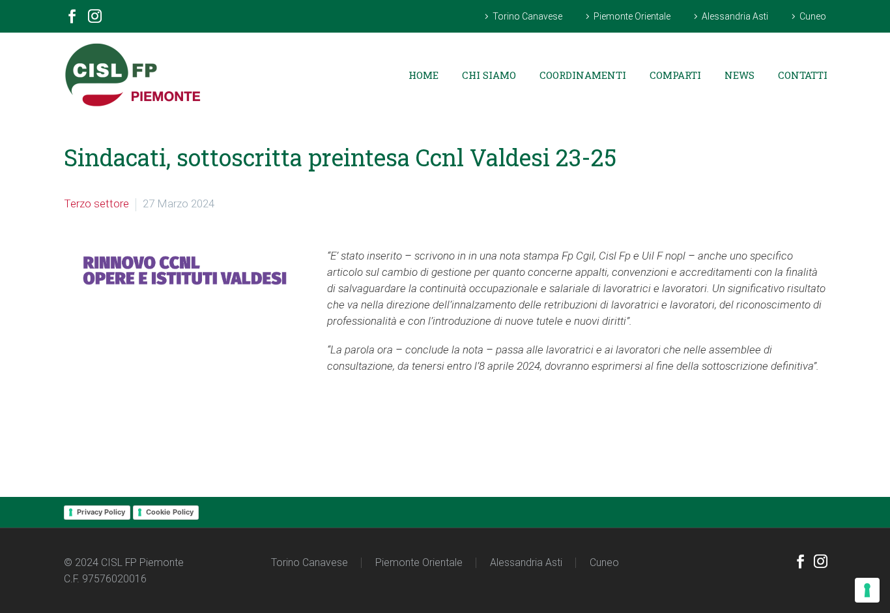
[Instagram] (94, 18)
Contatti (802, 75)
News (739, 75)
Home (423, 75)
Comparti (675, 75)
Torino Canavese (527, 16)
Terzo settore (96, 203)
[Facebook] (72, 18)
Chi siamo (489, 75)
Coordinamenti (582, 75)
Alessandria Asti (735, 16)
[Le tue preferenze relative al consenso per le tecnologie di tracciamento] (867, 590)
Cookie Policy (170, 511)
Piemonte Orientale (632, 16)
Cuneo (812, 16)
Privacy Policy (101, 511)
